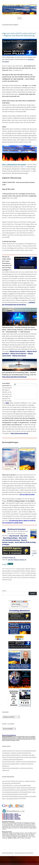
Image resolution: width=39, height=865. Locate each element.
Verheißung (32, 577)
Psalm (11, 577)
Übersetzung (25, 577)
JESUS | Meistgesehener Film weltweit (14, 164)
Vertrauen (5, 579)
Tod (18, 577)
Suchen (4, 591)
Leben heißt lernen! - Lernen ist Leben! (12, 785)
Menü (19, 18)
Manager (27, 571)
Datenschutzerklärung (7, 853)
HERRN (27, 575)
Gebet (14, 575)
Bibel (32, 568)
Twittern (4, 564)
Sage (15, 577)
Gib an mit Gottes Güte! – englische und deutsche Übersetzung (19, 761)
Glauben (22, 571)
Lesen (3, 577)
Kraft (30, 575)
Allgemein (28, 568)
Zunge (10, 579)
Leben (34, 575)
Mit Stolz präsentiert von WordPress (24, 853)
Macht (7, 577)
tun (20, 577)
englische (4, 575)
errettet (10, 575)
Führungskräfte (15, 571)
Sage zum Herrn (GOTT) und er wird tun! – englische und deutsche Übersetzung (19, 34)
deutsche (33, 573)
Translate (25, 606)
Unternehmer (8, 573)
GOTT (22, 575)
